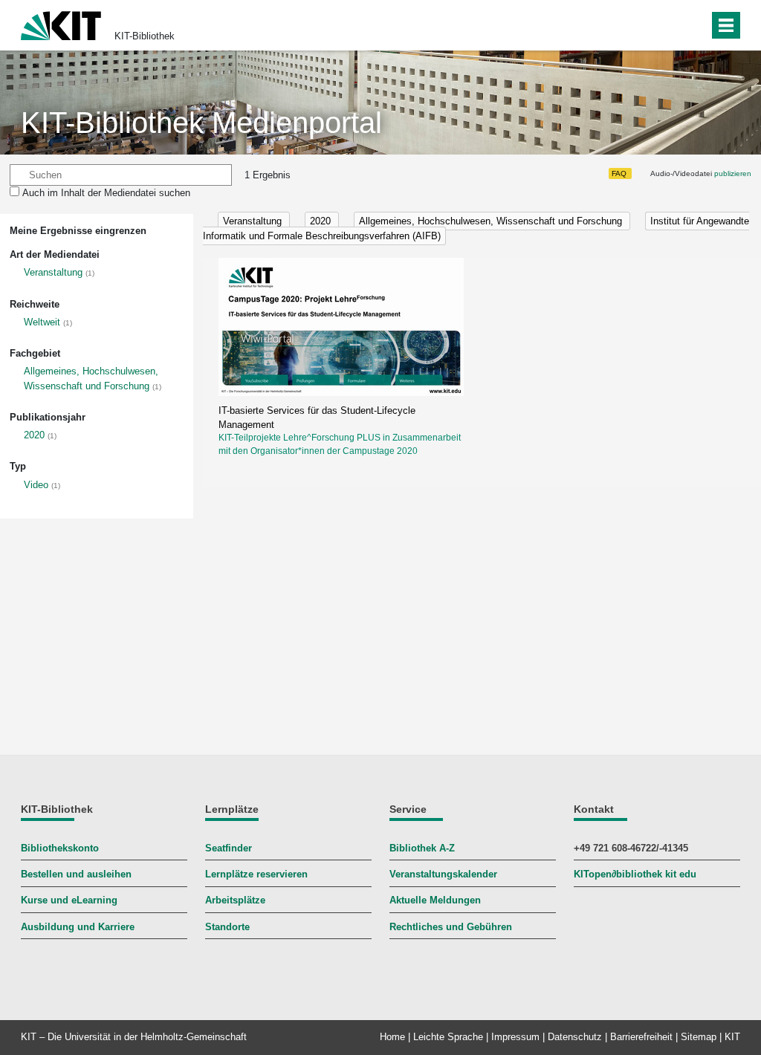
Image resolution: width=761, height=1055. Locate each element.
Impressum (515, 1036)
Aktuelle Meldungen (435, 900)
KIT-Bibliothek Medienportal (201, 122)
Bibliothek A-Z (422, 848)
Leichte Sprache (448, 1036)
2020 (34, 435)
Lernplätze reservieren (256, 874)
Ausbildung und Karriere (78, 926)
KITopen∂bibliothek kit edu (635, 874)
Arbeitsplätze (235, 900)
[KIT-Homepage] (61, 24)
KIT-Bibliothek (144, 36)
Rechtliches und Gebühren (450, 926)
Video (36, 484)
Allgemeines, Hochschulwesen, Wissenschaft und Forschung (492, 221)
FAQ (619, 173)
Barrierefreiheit (641, 1036)
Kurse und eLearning (69, 900)
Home (392, 1036)
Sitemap (698, 1036)
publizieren (732, 173)
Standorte (227, 926)
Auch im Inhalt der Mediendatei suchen (106, 192)
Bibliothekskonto (60, 848)
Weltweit (42, 322)
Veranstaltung (53, 272)
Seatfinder (228, 848)
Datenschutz (575, 1036)
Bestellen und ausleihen (76, 874)
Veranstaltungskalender (443, 874)
